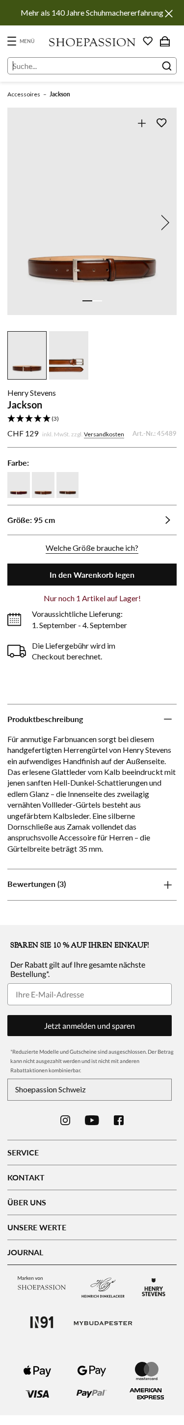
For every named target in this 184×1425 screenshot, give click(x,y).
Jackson (60, 94)
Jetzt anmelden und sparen (89, 1025)
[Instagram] (65, 1120)
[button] (92, 419)
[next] (163, 222)
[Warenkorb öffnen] (165, 41)
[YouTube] (92, 1120)
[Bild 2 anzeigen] (97, 300)
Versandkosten (104, 434)
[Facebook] (119, 1120)
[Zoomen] (141, 123)
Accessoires (23, 94)
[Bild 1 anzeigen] (87, 300)
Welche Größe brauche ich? (92, 547)
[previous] (20, 222)
